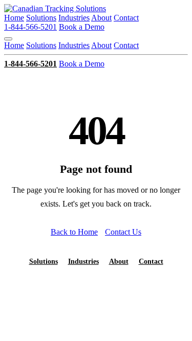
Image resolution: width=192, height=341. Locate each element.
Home (14, 17)
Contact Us (123, 232)
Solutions (41, 17)
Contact (126, 17)
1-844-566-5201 (30, 26)
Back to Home (74, 232)
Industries (74, 17)
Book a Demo (81, 26)
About (101, 17)
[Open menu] (8, 38)
